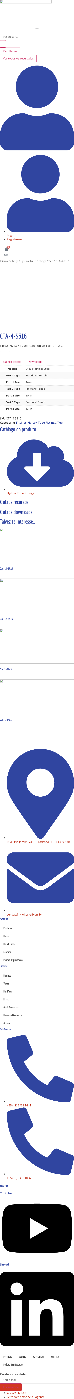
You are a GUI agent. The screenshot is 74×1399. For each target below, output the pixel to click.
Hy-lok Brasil (9, 944)
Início (3, 261)
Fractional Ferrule (36, 375)
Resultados (10, 51)
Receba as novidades (13, 1374)
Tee (50, 261)
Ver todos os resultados (18, 58)
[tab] (12, 361)
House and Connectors (13, 1015)
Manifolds (7, 991)
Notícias (6, 936)
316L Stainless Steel (38, 368)
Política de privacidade (13, 960)
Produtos (7, 928)
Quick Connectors (11, 1007)
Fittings (13, 261)
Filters (6, 999)
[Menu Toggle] (37, 28)
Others (6, 1023)
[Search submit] (3, 44)
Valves (6, 983)
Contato (7, 952)
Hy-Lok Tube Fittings (33, 261)
